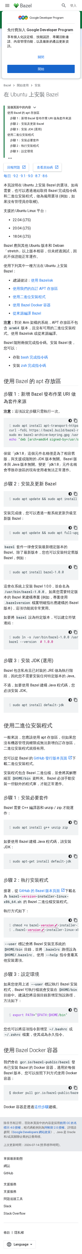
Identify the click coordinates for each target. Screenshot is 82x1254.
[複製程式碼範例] (75, 420)
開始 (41, 69)
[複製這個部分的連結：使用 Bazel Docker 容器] (62, 1050)
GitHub (8, 1173)
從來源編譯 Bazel (27, 313)
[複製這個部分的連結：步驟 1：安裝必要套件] (52, 798)
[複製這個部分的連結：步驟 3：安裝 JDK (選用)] (57, 661)
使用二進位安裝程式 (29, 297)
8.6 (45, 176)
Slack (7, 1206)
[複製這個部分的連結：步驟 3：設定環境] (43, 974)
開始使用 (23, 85)
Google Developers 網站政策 (32, 1132)
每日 (7, 176)
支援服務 (10, 1191)
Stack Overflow (15, 1213)
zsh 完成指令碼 (33, 365)
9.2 (15, 176)
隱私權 (19, 1232)
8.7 (37, 176)
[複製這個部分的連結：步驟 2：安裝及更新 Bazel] (60, 484)
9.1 (23, 176)
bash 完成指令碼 (34, 357)
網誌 (7, 1166)
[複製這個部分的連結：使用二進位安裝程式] (57, 726)
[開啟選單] (7, 5)
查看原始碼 (48, 167)
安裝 (38, 85)
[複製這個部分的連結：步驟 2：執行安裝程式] (52, 880)
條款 (7, 1232)
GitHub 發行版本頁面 (50, 758)
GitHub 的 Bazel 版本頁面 (39, 891)
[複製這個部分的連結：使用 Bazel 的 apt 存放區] (65, 381)
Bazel (7, 85)
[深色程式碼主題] (70, 420)
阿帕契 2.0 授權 (54, 1127)
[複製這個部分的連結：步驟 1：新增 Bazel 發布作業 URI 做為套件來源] (31, 402)
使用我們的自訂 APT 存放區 (35, 288)
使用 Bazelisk (42, 280)
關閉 (41, 57)
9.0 (30, 176)
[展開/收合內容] (34, 107)
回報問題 (16, 167)
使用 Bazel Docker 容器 (32, 305)
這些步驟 (41, 1107)
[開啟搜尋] (64, 5)
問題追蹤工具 (13, 1199)
